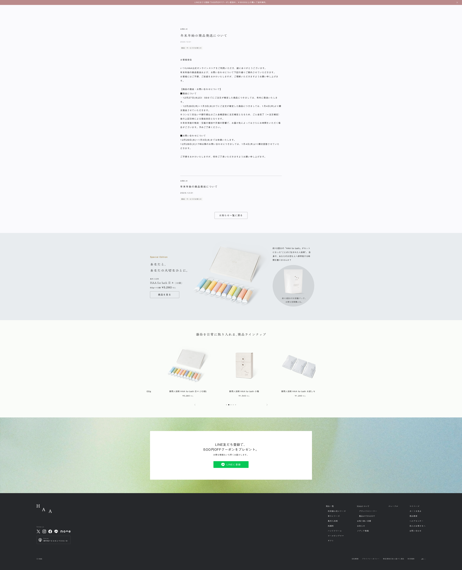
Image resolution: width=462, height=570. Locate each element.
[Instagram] (44, 531)
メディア (363, 531)
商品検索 (413, 516)
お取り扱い (364, 521)
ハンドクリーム (335, 531)
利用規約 (411, 559)
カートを (415, 511)
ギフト (331, 541)
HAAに (363, 506)
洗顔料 (331, 526)
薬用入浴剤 (333, 521)
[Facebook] (50, 531)
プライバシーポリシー (371, 559)
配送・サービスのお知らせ (191, 48)
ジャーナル (393, 506)
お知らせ (361, 526)
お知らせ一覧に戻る (231, 215)
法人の (417, 526)
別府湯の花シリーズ (337, 511)
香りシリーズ (334, 516)
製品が (367, 516)
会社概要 (355, 559)
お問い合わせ (415, 531)
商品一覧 (330, 506)
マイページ (414, 506)
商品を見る (164, 295)
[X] (38, 531)
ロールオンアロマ (336, 536)
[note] (65, 531)
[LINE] (56, 531)
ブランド (368, 511)
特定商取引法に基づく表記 (393, 559)
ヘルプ (416, 521)
